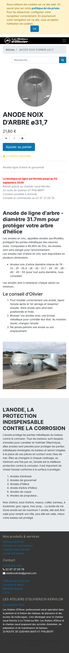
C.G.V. (6, 592)
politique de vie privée (45, 8)
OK (34, 28)
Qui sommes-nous (13, 604)
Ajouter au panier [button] (19, 147)
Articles (10, 49)
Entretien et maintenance (18, 545)
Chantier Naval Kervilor (16, 549)
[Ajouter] (22, 138)
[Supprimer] (6, 138)
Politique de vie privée (16, 580)
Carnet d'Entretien (13, 553)
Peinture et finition (13, 541)
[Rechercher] (62, 60)
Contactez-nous (12, 565)
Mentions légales (13, 588)
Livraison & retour (13, 584)
